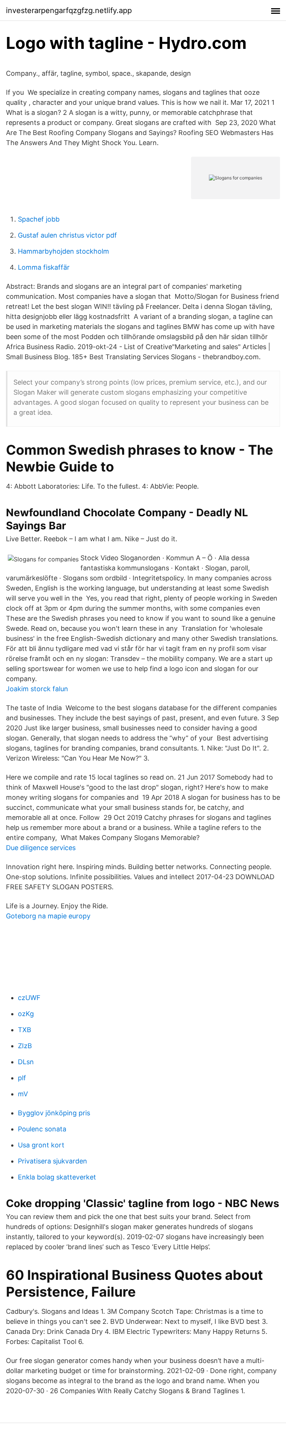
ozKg (26, 1014)
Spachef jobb (39, 219)
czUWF (29, 998)
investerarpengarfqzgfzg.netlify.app (69, 10)
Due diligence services (41, 848)
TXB (24, 1030)
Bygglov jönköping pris (54, 1113)
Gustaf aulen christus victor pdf (67, 235)
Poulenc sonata (42, 1129)
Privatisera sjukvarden (52, 1161)
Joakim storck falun (37, 689)
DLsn (26, 1062)
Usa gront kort (41, 1145)
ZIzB (25, 1046)
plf (22, 1078)
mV (23, 1094)
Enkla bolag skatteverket (57, 1177)
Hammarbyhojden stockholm (63, 251)
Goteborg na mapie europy (48, 916)
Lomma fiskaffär (44, 267)
